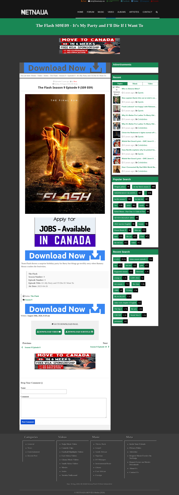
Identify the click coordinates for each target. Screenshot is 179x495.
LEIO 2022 (135, 278)
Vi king (129, 290)
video (133, 243)
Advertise (133, 452)
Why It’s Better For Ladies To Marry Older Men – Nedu (144, 115)
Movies (64, 467)
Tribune (100, 484)
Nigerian (99, 456)
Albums (122, 12)
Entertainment (34, 452)
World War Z (135, 315)
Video (111, 12)
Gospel (98, 448)
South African (101, 452)
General (31, 444)
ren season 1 (119, 284)
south (142, 205)
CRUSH (118, 315)
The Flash (54, 76)
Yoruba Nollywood (69, 475)
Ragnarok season (121, 272)
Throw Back (100, 444)
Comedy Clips (67, 448)
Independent (108, 484)
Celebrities (142, 119)
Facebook (125, 1)
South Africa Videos (70, 464)
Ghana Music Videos (70, 460)
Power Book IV (120, 230)
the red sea (118, 243)
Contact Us (134, 472)
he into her (139, 199)
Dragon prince (120, 187)
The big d (118, 309)
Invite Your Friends (137, 444)
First (142, 236)
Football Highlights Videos (72, 452)
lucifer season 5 (120, 199)
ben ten (129, 265)
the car (129, 236)
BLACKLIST (120, 296)
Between (140, 272)
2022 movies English (122, 224)
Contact (147, 12)
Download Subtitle (79, 332)
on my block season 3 (142, 187)
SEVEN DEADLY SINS (124, 218)
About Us (133, 468)
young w (118, 278)
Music (101, 12)
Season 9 (62, 76)
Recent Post (32, 456)
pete (142, 265)
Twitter (135, 1)
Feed (84, 1)
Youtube (155, 1)
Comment (25, 397)
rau (115, 265)
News (30, 448)
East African (100, 471)
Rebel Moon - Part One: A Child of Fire (129, 212)
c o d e (117, 259)
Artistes (134, 12)
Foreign (98, 475)
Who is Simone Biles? (131, 89)
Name (23, 388)
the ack (134, 309)
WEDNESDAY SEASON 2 (125, 193)
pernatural (118, 321)
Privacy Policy (135, 448)
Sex (116, 205)
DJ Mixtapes (100, 460)
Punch (95, 484)
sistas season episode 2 (139, 259)
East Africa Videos (69, 456)
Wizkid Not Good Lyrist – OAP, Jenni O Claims (141, 141)
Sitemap (90, 484)
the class (136, 284)
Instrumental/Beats (103, 464)
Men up (138, 230)
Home (80, 12)
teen (116, 236)
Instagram (145, 1)
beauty (141, 224)
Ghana (98, 467)
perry (129, 205)
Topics (120, 84)
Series (46, 76)
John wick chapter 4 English (125, 303)
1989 (116, 290)
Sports (140, 93)
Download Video (49, 332)
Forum (90, 12)
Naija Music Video (69, 444)
